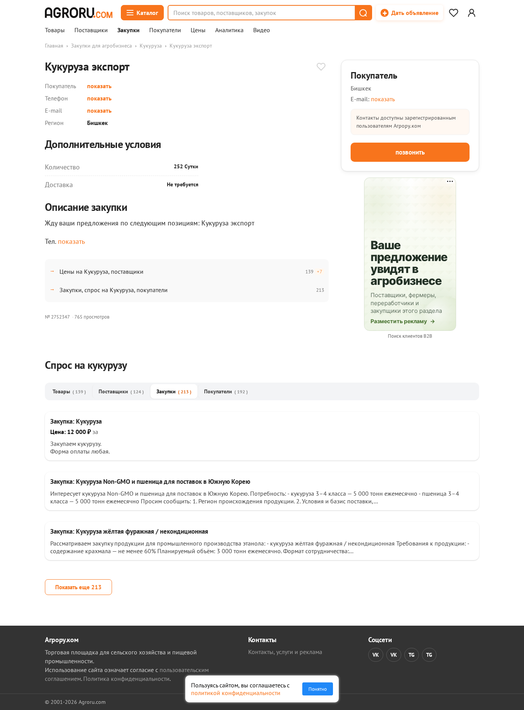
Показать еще (78, 587)
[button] (362, 13)
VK (375, 654)
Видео (261, 30)
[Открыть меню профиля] (471, 12)
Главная (54, 45)
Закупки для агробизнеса (101, 45)
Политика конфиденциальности (126, 678)
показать (99, 86)
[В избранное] (321, 67)
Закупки (128, 30)
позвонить (410, 152)
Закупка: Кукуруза (76, 421)
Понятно (317, 688)
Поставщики (91, 30)
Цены (198, 30)
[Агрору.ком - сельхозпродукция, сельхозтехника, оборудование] (78, 12)
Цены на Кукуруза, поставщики (101, 271)
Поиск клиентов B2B (410, 336)
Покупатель (374, 75)
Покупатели (165, 30)
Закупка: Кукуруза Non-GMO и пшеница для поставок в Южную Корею (150, 481)
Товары (55, 30)
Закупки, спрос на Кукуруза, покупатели (113, 290)
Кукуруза (151, 45)
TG (412, 654)
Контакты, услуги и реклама (285, 652)
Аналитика (229, 30)
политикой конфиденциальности (235, 693)
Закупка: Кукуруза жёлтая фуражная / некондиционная (129, 531)
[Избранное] (453, 12)
